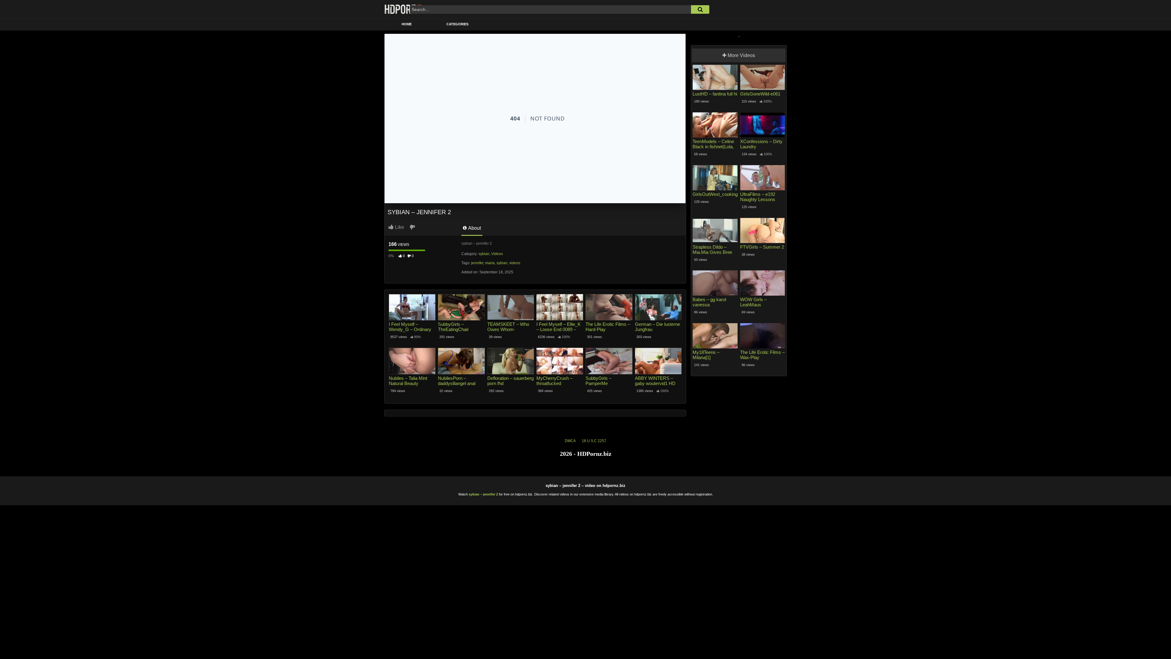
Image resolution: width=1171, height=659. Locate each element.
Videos (497, 254)
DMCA (570, 441)
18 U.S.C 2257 (594, 441)
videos (514, 263)
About (474, 228)
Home (407, 24)
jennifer (477, 263)
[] (700, 9)
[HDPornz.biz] (406, 9)
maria (490, 263)
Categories (457, 24)
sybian (483, 254)
